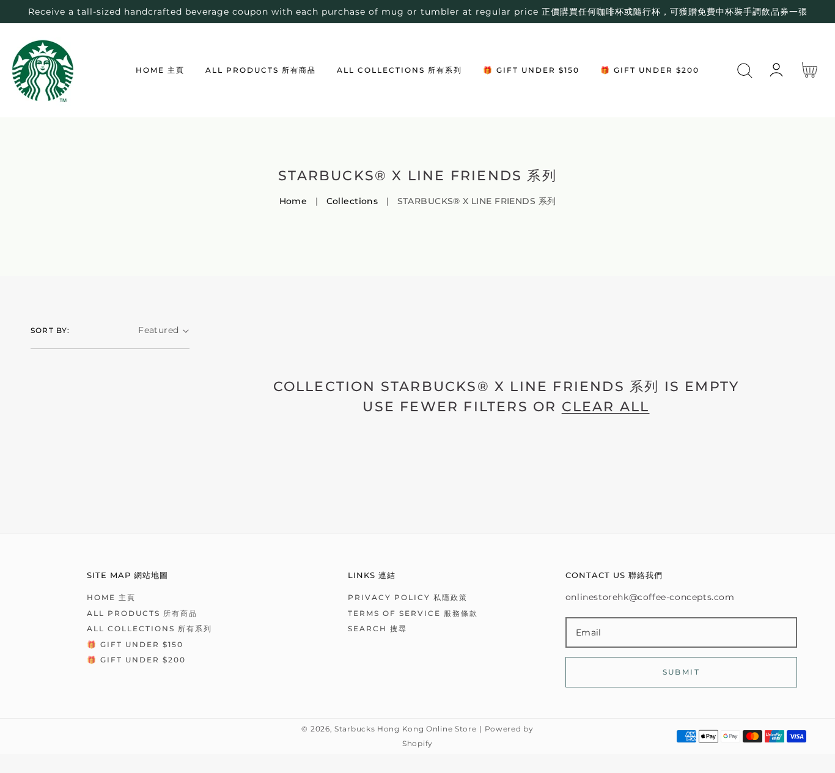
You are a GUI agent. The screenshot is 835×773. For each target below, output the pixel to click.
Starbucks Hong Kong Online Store (405, 729)
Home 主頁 (111, 597)
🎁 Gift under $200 (136, 659)
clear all (606, 406)
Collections (352, 201)
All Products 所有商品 (142, 613)
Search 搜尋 (377, 628)
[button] (745, 70)
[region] (417, 11)
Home (293, 201)
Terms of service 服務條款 (413, 613)
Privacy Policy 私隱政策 (408, 597)
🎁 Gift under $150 (135, 644)
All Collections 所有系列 (149, 628)
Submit (681, 671)
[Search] (745, 70)
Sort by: (50, 330)
